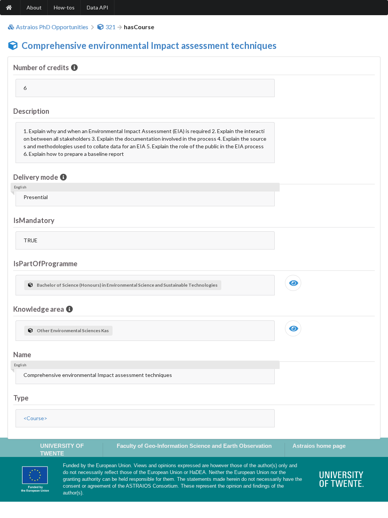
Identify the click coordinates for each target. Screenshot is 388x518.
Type (20, 398)
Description (31, 111)
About (34, 7)
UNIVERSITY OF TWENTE (62, 449)
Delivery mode (35, 177)
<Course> (35, 418)
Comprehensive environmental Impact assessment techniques (149, 45)
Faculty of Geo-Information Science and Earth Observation (194, 446)
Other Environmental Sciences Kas (73, 330)
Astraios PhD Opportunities (52, 27)
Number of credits (41, 67)
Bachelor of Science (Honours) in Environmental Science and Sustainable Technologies (127, 285)
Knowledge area (38, 309)
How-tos (64, 7)
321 (110, 27)
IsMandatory (34, 220)
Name (22, 354)
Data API (97, 7)
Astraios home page (319, 446)
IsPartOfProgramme (45, 263)
